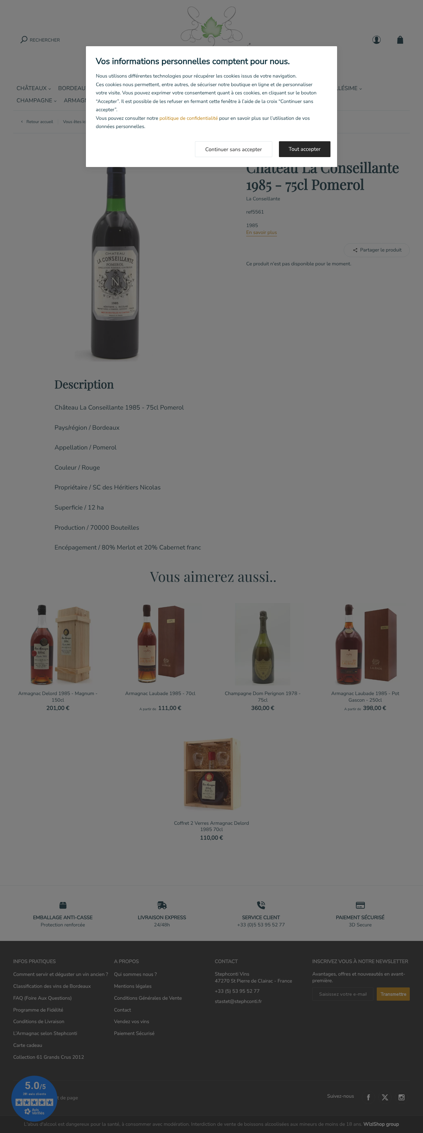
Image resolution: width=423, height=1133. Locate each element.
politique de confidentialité (188, 118)
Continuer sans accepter (233, 149)
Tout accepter (305, 149)
